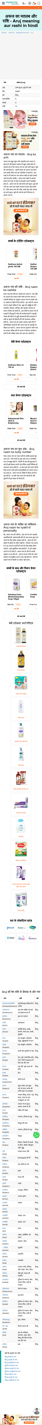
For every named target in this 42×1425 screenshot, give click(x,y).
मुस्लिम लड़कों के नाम (12, 1368)
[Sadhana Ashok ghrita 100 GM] (16, 253)
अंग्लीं (4, 1183)
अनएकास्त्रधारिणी (8, 1003)
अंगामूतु (4, 1079)
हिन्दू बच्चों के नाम (10, 1357)
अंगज (4, 1057)
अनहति (4, 1202)
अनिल (4, 1332)
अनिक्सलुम (6, 1319)
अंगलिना (5, 1189)
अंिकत (5, 1326)
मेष (16, 106)
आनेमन (4, 1016)
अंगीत (4, 1170)
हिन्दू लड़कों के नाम (11, 1360)
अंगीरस (4, 1164)
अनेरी (4, 1022)
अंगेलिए (4, 1129)
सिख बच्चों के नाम (10, 1374)
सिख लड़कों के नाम (11, 1377)
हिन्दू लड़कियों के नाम (12, 1362)
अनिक (4, 1266)
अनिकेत (5, 1301)
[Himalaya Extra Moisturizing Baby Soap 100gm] (16, 584)
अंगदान (4, 1050)
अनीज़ (4, 1260)
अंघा (3, 1142)
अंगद (3, 1038)
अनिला (4, 1344)
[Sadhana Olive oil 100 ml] (16, 354)
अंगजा (4, 1066)
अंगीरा (4, 1157)
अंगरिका (5, 1103)
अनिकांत (5, 1295)
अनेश (4, 1029)
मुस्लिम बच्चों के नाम (11, 1365)
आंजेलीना (5, 1135)
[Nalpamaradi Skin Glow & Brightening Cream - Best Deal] (16, 408)
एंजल (4, 1110)
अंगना (4, 1085)
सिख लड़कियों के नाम (12, 1380)
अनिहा (4, 1253)
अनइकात (5, 1279)
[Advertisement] (21, 57)
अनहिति (5, 1215)
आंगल (4, 1177)
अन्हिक (4, 1209)
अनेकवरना (5, 1009)
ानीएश (5, 1247)
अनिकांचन (5, 1288)
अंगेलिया (5, 1116)
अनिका (4, 1273)
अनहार (4, 1196)
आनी (3, 1228)
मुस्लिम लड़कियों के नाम (12, 1371)
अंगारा (4, 1094)
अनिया (4, 1234)
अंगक (4, 1072)
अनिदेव (4, 1241)
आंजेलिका (5, 1123)
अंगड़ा (4, 1044)
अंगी (3, 1151)
